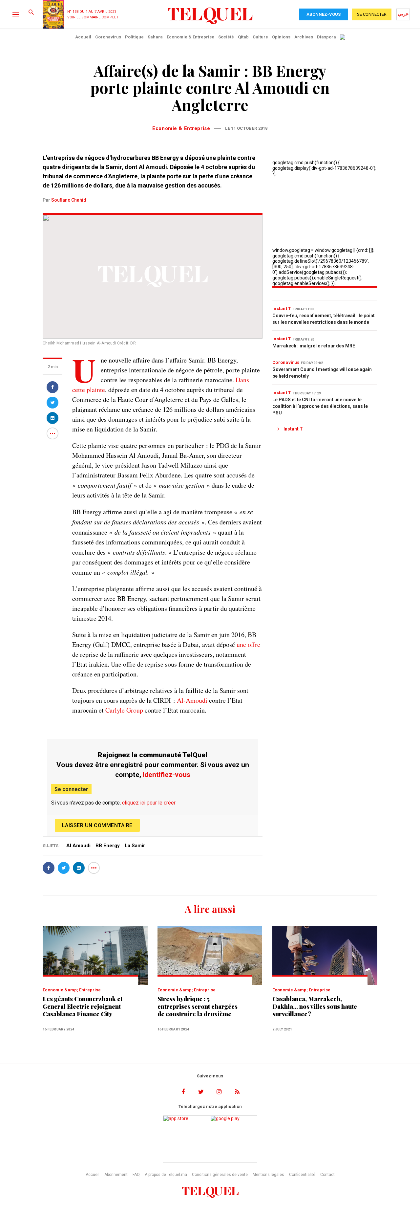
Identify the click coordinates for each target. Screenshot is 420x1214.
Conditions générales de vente (220, 1174)
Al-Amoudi (192, 700)
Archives (303, 36)
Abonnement (116, 1174)
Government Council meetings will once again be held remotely (322, 373)
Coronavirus (108, 36)
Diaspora (326, 36)
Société (226, 36)
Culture (260, 36)
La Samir (135, 846)
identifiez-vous (166, 775)
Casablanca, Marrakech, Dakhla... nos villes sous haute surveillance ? (314, 1006)
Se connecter (71, 789)
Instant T (281, 308)
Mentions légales (268, 1174)
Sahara (155, 36)
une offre (248, 644)
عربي (403, 13)
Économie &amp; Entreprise (72, 989)
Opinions (281, 36)
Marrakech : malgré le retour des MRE (313, 345)
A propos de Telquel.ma (166, 1174)
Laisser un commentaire (97, 825)
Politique (134, 36)
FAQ (136, 1174)
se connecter (372, 14)
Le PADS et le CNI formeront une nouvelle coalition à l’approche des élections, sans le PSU (320, 406)
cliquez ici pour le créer (149, 803)
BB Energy (107, 846)
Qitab (243, 36)
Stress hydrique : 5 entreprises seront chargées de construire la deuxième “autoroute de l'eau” (198, 1006)
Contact (327, 1174)
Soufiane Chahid (68, 200)
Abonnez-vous (323, 14)
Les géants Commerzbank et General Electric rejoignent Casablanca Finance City (82, 1006)
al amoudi (78, 846)
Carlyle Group (124, 710)
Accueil (83, 36)
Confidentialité (302, 1174)
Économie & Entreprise (190, 36)
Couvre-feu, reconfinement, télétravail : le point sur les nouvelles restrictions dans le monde (323, 319)
